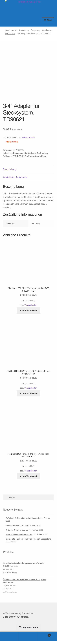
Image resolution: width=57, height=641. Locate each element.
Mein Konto (9, 636)
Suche (28, 636)
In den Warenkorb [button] (29, 310)
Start (7, 30)
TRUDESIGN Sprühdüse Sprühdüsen (29, 156)
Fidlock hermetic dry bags (18, 525)
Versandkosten (28, 137)
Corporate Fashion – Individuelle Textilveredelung (28, 538)
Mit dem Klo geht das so (17, 530)
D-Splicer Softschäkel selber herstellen (23, 518)
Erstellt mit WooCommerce (15, 616)
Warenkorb (44, 634)
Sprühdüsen (47, 30)
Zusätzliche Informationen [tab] (15, 177)
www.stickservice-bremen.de (19, 534)
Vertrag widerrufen (28, 627)
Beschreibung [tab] (9, 169)
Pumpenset (35, 30)
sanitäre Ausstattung (20, 30)
